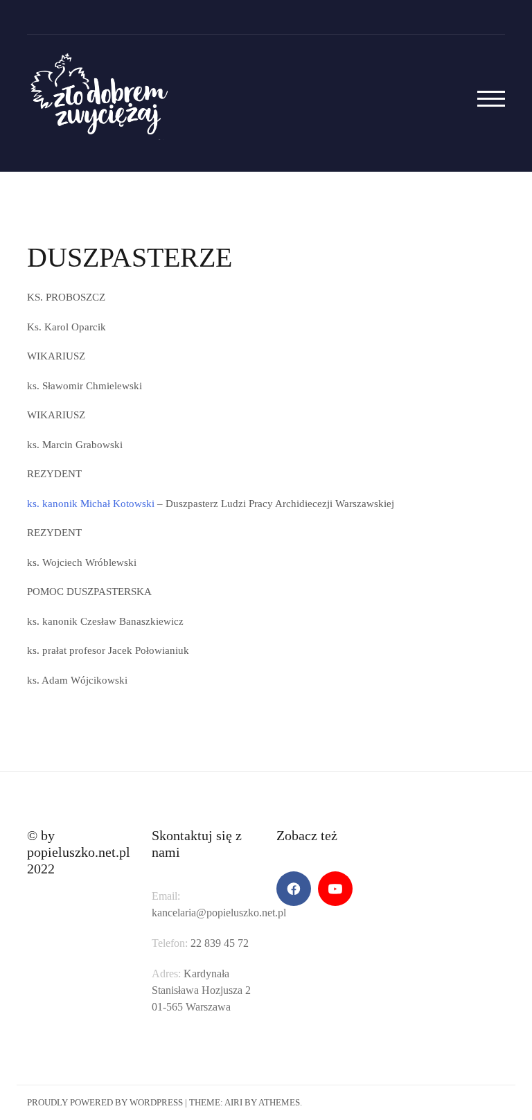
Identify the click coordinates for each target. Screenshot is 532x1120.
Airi (233, 1102)
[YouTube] (335, 888)
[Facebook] (293, 888)
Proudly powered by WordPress (105, 1102)
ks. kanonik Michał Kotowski (90, 503)
